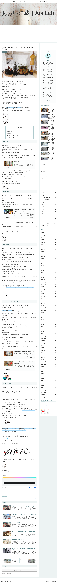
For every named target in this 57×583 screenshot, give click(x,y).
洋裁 (9, 496)
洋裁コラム (5, 496)
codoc (35, 487)
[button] (55, 164)
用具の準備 (10, 131)
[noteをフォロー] (49, 100)
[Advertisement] (28, 34)
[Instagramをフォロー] (47, 100)
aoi (29, 487)
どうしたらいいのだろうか (13, 135)
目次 (18, 127)
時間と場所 (10, 133)
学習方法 (10, 129)
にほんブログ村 (44, 405)
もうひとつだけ (11, 137)
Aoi (48, 60)
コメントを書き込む (19, 570)
